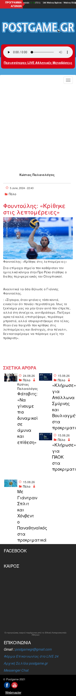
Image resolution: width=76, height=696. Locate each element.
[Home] (38, 27)
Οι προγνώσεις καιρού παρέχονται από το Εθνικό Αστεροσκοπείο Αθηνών (35, 634)
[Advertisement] (38, 126)
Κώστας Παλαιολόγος (37, 175)
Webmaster (13, 692)
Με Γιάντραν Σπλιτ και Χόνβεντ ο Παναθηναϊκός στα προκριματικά (27, 515)
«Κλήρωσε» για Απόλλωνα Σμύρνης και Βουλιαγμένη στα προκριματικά (62, 406)
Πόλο (12, 194)
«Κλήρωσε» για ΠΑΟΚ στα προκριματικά (62, 457)
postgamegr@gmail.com (33, 649)
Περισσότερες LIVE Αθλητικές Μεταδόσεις (38, 62)
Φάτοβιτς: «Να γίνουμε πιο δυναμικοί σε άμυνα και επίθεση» (27, 418)
